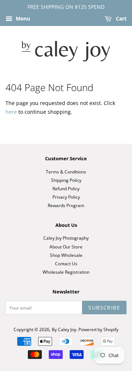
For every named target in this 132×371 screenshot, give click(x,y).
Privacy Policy (66, 197)
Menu (22, 18)
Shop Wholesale (66, 255)
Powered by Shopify (98, 329)
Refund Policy (66, 188)
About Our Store (66, 247)
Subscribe (104, 307)
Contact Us (66, 263)
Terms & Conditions (66, 172)
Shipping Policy (66, 180)
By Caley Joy (64, 329)
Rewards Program (66, 205)
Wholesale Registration (66, 272)
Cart (120, 18)
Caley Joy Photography (66, 238)
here (11, 111)
